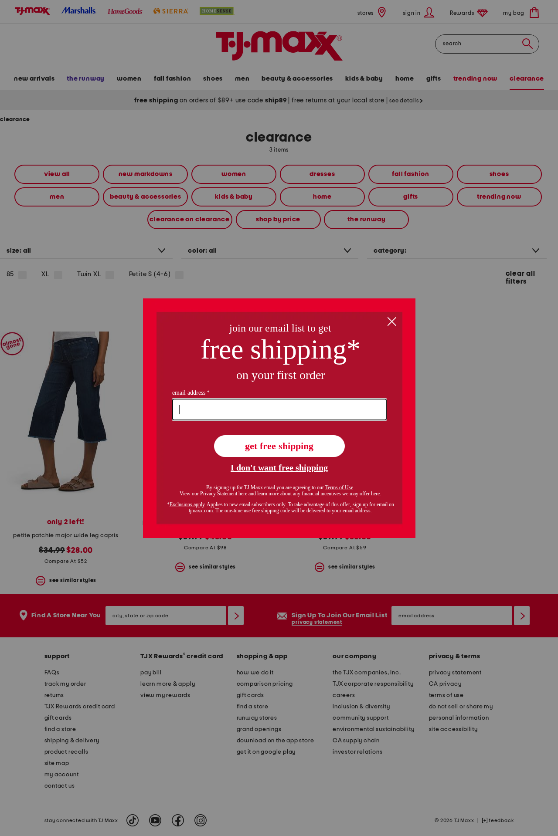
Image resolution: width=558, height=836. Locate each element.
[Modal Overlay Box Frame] (279, 418)
